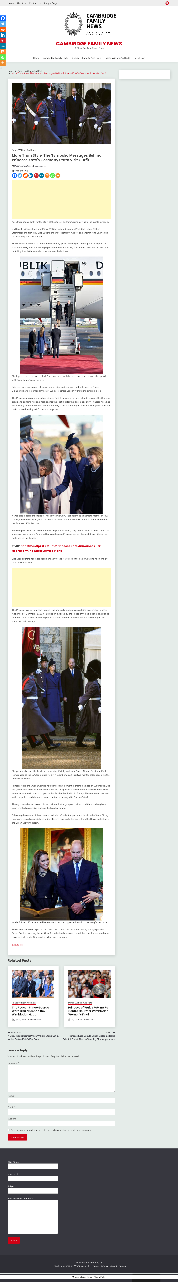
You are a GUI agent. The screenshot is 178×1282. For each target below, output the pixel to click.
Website (12, 1118)
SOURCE (17, 945)
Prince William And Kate (117, 58)
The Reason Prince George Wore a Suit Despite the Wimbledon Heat (30, 1011)
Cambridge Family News (89, 43)
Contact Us (35, 3)
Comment (13, 1063)
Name (11, 1095)
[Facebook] (14, 175)
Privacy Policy (99, 1277)
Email (11, 1107)
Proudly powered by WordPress (69, 1265)
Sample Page (50, 3)
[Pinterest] (36, 175)
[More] (57, 175)
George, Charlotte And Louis (86, 58)
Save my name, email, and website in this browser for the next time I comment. (51, 1130)
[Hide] (1, 68)
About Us (21, 3)
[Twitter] (20, 175)
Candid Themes (117, 1265)
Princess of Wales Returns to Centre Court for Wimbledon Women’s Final (88, 1011)
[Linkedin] (30, 175)
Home (11, 3)
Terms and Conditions (82, 1277)
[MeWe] (41, 175)
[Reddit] (25, 175)
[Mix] (47, 175)
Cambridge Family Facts (55, 58)
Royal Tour (139, 58)
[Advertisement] (61, 199)
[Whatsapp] (52, 175)
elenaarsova (40, 166)
